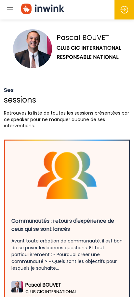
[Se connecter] (124, 9)
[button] (10, 9)
